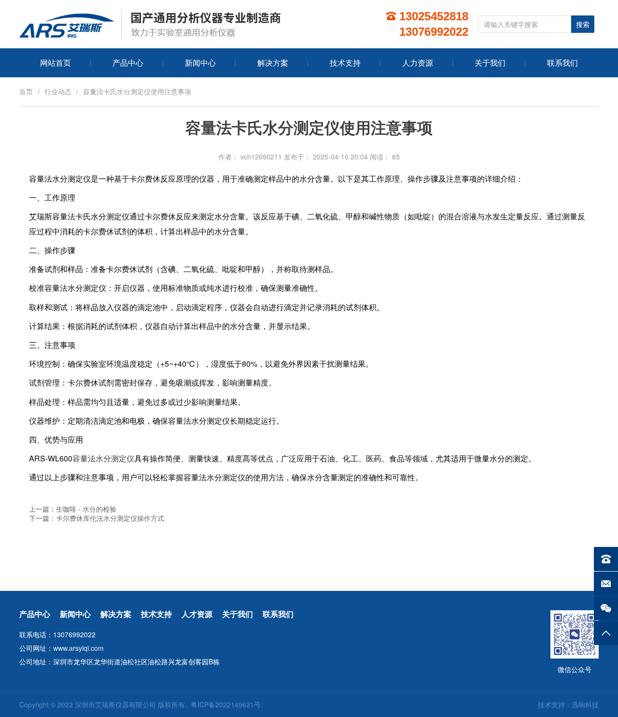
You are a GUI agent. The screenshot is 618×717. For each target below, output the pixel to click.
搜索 (583, 25)
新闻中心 (75, 613)
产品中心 (34, 613)
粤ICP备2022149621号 (226, 704)
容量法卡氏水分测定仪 (90, 216)
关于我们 (237, 613)
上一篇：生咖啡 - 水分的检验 (72, 509)
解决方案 (115, 613)
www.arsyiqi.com (78, 648)
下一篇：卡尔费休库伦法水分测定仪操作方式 (96, 518)
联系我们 (278, 613)
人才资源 (197, 613)
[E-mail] (606, 583)
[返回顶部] (606, 633)
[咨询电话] (606, 559)
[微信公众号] (606, 608)
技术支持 (156, 613)
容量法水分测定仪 (103, 458)
